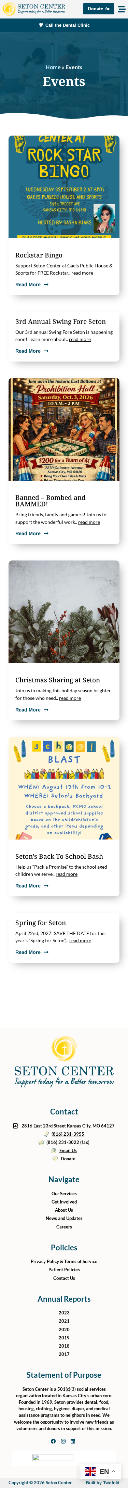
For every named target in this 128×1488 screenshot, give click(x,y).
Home (53, 67)
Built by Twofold (102, 1482)
